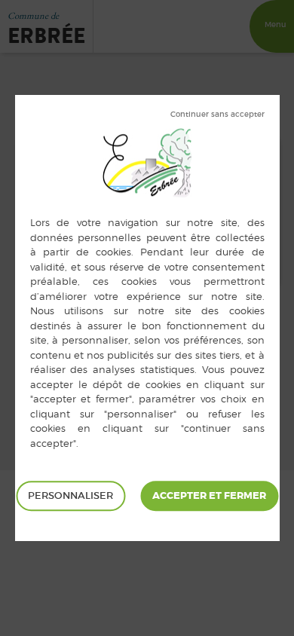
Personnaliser (70, 495)
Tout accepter (209, 496)
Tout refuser (217, 114)
